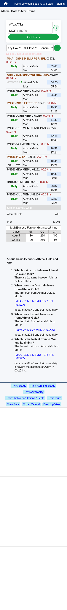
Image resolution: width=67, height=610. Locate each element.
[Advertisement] (33, 441)
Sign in (60, 3)
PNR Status (19, 385)
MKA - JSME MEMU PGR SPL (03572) (34, 303)
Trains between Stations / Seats (25, 398)
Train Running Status (42, 385)
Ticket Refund (31, 404)
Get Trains (33, 37)
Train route (54, 398)
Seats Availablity (34, 391)
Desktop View (51, 404)
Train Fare (13, 404)
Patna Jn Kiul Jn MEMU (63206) (35, 329)
